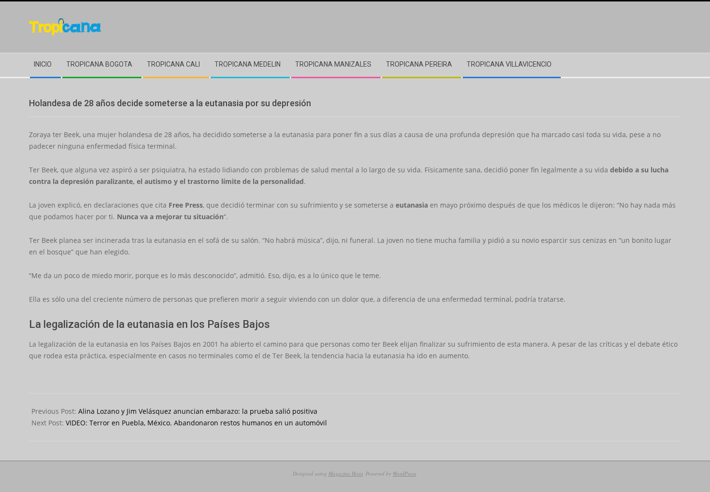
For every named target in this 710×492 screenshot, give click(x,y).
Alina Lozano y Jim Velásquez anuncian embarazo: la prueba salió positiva (197, 411)
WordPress (404, 473)
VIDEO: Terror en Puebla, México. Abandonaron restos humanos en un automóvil (196, 422)
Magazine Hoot (345, 473)
